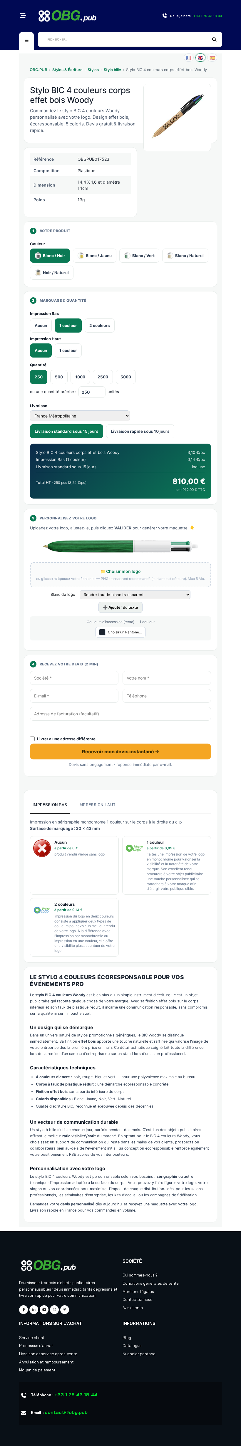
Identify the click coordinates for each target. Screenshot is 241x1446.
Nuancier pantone (139, 1353)
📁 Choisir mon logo (120, 571)
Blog (127, 1337)
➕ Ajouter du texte (120, 607)
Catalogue (132, 1345)
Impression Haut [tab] (97, 804)
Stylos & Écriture (67, 69)
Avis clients (133, 1307)
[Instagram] (54, 1309)
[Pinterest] (64, 1309)
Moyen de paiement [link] (37, 1370)
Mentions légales (138, 1291)
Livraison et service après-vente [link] (48, 1353)
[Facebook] (23, 1309)
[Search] (214, 40)
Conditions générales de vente (151, 1283)
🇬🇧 (200, 58)
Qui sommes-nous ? (140, 1275)
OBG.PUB (38, 69)
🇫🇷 (189, 58)
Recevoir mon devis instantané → (120, 751)
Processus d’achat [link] (36, 1345)
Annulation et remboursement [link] (46, 1362)
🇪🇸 (212, 58)
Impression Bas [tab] (50, 804)
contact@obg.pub (66, 1412)
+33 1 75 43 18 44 (75, 1395)
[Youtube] (44, 1309)
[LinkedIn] (33, 1309)
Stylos (93, 69)
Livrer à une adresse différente (66, 739)
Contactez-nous (137, 1299)
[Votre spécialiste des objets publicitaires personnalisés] (67, 15)
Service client (31, 1337)
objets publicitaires (77, 1282)
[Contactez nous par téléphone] (164, 16)
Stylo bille (112, 69)
